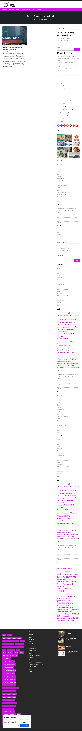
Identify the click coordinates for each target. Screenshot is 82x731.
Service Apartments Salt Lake (64, 361)
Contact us (59, 234)
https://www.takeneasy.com (63, 248)
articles (61, 312)
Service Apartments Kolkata (65, 352)
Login (33, 9)
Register (39, 9)
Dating (60, 83)
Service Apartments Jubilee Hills (63, 350)
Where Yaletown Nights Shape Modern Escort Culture (72, 652)
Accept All (25, 725)
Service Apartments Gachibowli (62, 331)
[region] (17, 721)
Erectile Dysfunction (60, 317)
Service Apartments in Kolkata (63, 347)
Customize (8, 725)
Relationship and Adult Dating (65, 109)
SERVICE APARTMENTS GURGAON (65, 335)
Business (11, 9)
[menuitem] (4, 9)
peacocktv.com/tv (63, 324)
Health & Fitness (62, 91)
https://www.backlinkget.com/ (64, 250)
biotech (67, 313)
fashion (66, 317)
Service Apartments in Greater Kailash (63, 345)
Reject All (17, 725)
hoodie (72, 319)
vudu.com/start (77, 365)
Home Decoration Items (64, 100)
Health (63, 319)
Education (6, 43)
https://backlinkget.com (62, 40)
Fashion (60, 88)
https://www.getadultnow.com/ (64, 252)
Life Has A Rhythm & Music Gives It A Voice (66, 56)
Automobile (61, 74)
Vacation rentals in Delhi (67, 365)
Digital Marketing (71, 315)
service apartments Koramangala (68, 355)
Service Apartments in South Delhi (66, 349)
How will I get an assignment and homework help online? (13, 48)
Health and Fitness (63, 94)
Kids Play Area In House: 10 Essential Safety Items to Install (71, 640)
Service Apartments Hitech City (63, 338)
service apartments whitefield (67, 363)
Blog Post (59, 236)
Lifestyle (61, 103)
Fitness (70, 317)
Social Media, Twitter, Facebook (65, 112)
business (71, 313)
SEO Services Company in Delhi (74, 324)
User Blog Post (26, 9)
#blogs (58, 312)
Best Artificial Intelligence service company (70, 312)
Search (58, 47)
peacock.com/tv (70, 322)
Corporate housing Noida (62, 315)
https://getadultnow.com (62, 42)
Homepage (33, 19)
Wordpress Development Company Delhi (63, 367)
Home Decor (61, 97)
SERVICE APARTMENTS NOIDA (68, 359)
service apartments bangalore (67, 327)
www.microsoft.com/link (75, 367)
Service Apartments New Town (64, 357)
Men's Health (61, 322)
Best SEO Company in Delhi (61, 313)
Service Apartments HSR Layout (63, 340)
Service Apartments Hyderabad (63, 343)
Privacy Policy (60, 238)
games (58, 319)
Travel (18, 9)
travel (58, 365)
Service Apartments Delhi (66, 329)
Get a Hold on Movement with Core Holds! (66, 62)
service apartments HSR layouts (67, 342)
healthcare (68, 319)
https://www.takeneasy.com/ (63, 38)
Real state (61, 106)
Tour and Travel (62, 115)
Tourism (60, 118)
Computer (4, 9)
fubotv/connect (75, 317)
